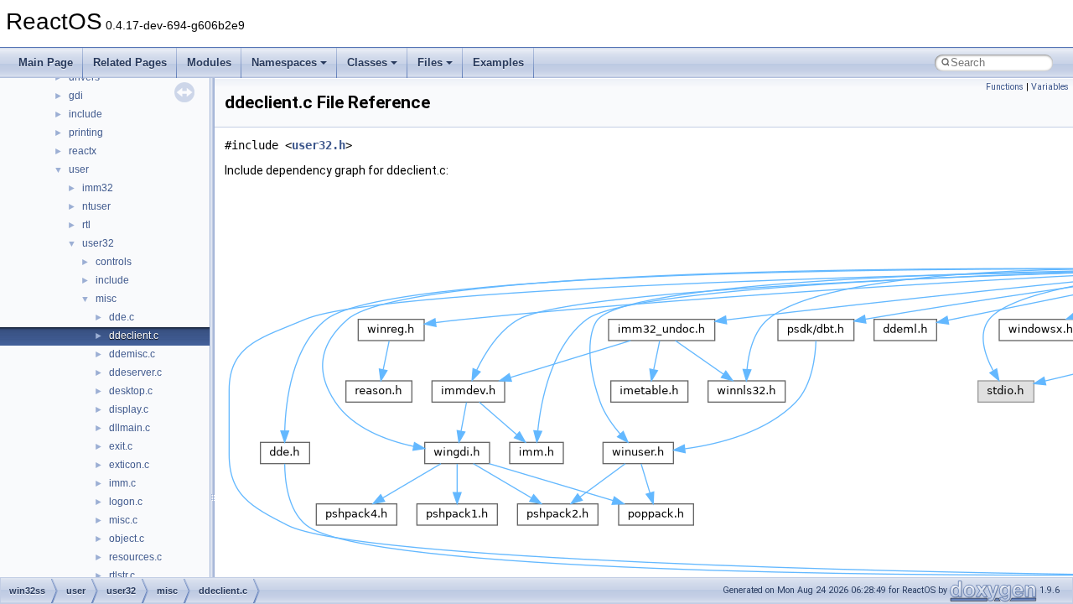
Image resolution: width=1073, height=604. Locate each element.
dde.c (121, 317)
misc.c (123, 520)
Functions (1005, 86)
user (79, 169)
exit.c (120, 446)
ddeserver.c (135, 372)
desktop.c (131, 391)
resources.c (135, 557)
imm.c (122, 483)
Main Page (45, 62)
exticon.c (129, 465)
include (85, 114)
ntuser (96, 206)
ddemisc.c (132, 354)
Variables (1050, 86)
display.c (128, 409)
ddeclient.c (133, 335)
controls (114, 262)
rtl (86, 225)
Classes (367, 62)
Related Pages (130, 62)
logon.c (126, 502)
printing (86, 132)
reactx (82, 151)
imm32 (97, 188)
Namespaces (284, 62)
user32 (98, 243)
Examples (498, 62)
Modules (209, 62)
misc (106, 299)
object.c (126, 538)
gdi (76, 96)
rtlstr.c (122, 575)
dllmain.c (129, 428)
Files (430, 62)
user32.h (318, 145)
